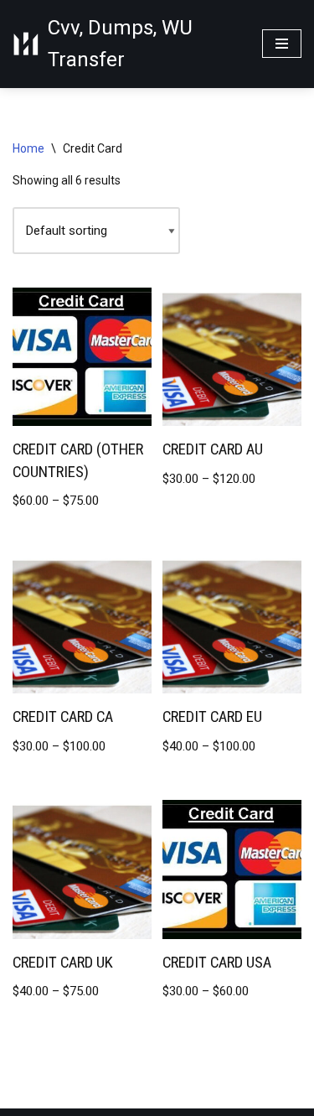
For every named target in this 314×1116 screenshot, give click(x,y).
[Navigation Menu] (281, 43)
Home (28, 148)
